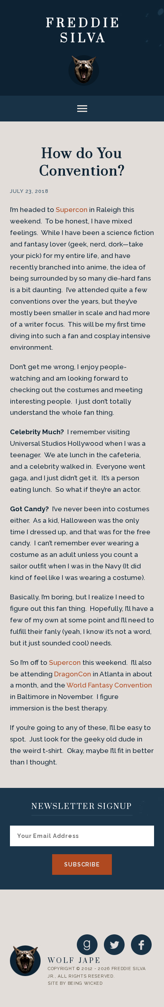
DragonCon (72, 674)
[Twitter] (114, 944)
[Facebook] (141, 944)
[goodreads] (87, 944)
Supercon (72, 210)
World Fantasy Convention (109, 685)
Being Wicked (85, 983)
